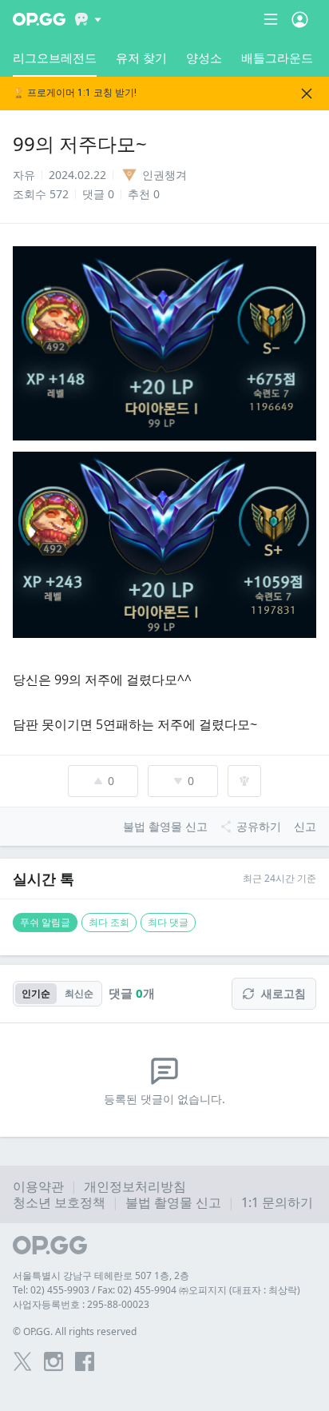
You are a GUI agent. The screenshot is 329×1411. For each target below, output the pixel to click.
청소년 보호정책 (59, 1202)
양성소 (204, 58)
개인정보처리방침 (135, 1186)
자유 (24, 174)
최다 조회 (109, 922)
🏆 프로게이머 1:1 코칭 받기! (75, 93)
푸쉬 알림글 (45, 922)
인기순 (36, 993)
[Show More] (88, 19)
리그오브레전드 (55, 58)
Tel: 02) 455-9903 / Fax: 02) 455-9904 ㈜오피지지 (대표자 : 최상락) (156, 1290)
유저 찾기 (141, 58)
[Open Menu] (299, 19)
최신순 (79, 993)
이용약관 (38, 1186)
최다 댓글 (168, 922)
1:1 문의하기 (277, 1202)
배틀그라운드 (277, 58)
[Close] (306, 93)
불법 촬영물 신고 (173, 1202)
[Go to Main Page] (39, 19)
